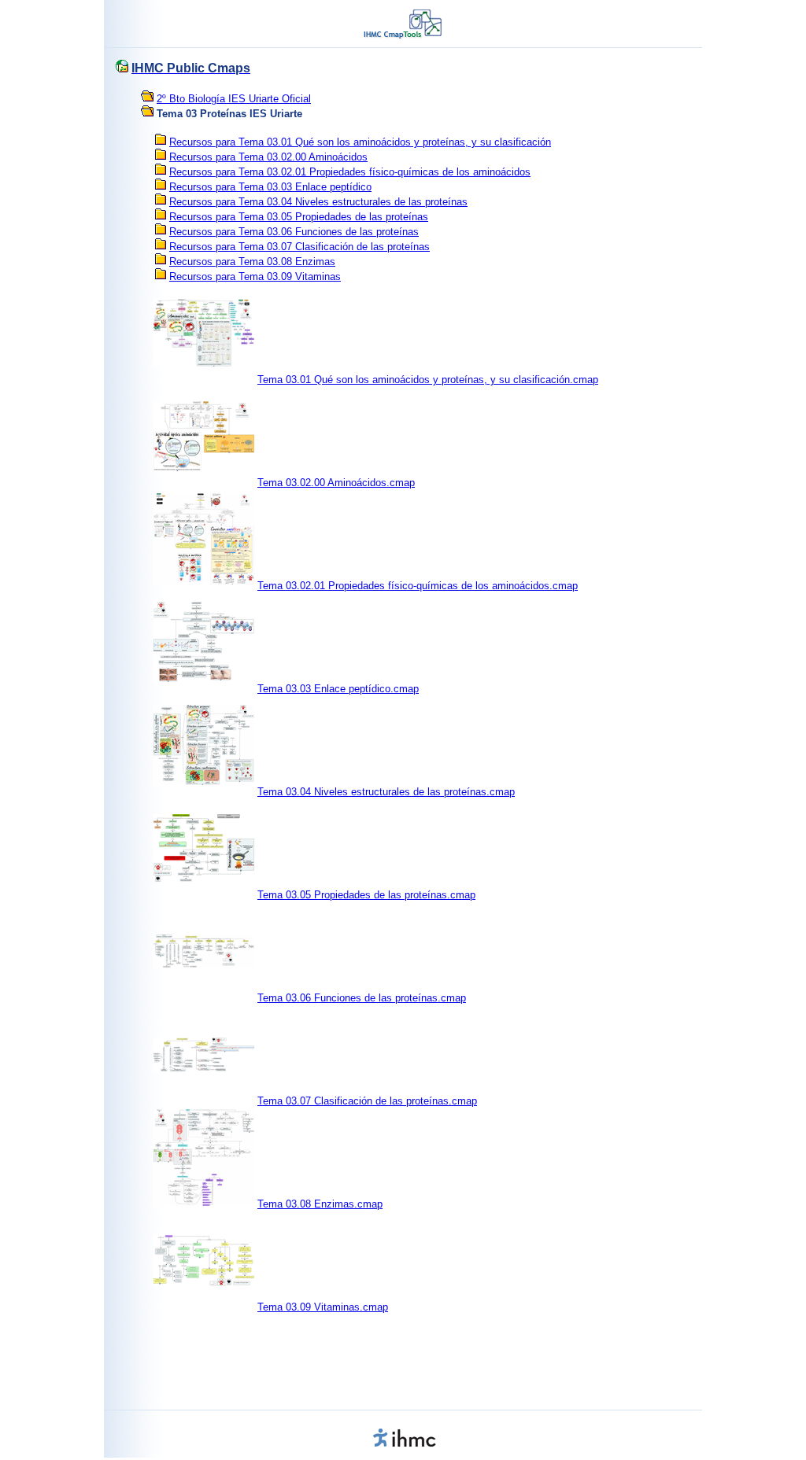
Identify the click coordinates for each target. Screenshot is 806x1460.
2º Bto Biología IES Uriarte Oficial (234, 99)
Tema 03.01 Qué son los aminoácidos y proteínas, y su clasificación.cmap (427, 379)
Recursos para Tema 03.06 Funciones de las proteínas (294, 232)
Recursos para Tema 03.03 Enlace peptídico (270, 187)
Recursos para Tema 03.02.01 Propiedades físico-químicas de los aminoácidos (350, 172)
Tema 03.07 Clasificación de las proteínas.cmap (367, 1101)
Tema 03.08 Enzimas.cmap (320, 1204)
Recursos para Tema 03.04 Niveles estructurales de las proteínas (318, 202)
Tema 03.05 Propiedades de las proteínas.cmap (366, 895)
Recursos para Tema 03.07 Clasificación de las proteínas (299, 247)
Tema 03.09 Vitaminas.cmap (322, 1307)
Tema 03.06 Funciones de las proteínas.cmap (361, 998)
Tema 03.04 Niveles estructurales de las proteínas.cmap (386, 792)
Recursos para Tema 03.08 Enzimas (252, 261)
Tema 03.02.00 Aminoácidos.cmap (336, 483)
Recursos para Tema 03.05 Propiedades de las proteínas (298, 217)
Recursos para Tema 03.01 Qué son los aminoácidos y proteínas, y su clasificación (360, 142)
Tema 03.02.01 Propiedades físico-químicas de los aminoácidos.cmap (417, 586)
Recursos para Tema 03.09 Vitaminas (255, 276)
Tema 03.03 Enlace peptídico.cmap (338, 689)
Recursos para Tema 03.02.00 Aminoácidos (268, 157)
